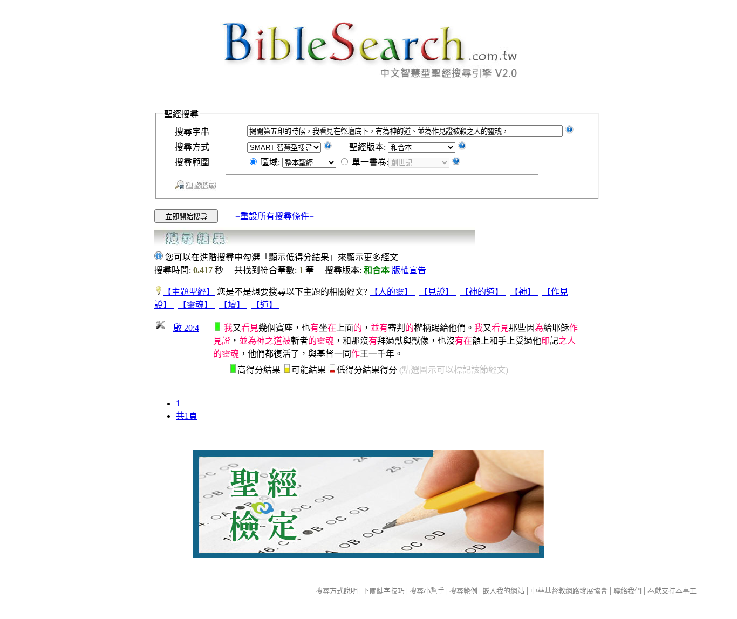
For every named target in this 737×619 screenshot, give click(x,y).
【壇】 (233, 304)
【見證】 (437, 291)
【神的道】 (483, 291)
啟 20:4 (186, 327)
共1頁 (186, 415)
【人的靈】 (392, 291)
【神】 (524, 291)
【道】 (265, 304)
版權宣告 (408, 270)
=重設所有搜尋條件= (274, 216)
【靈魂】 (196, 304)
